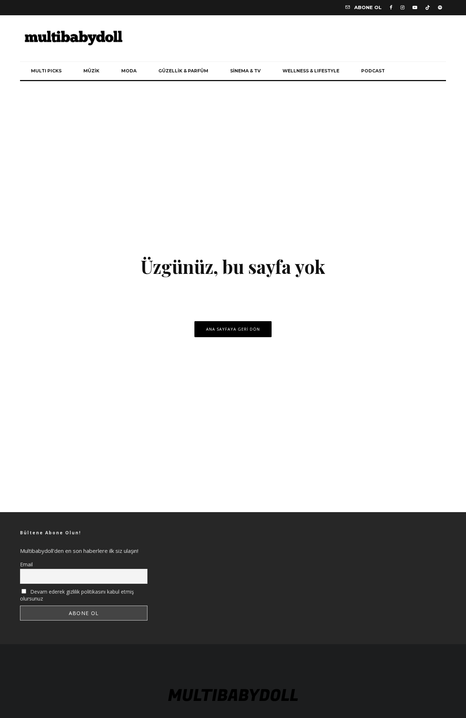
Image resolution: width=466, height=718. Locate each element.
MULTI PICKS (46, 70)
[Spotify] (440, 7)
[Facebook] (391, 7)
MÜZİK (91, 70)
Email (26, 564)
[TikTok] (427, 7)
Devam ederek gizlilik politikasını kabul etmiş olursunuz (77, 595)
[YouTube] (414, 7)
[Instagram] (402, 7)
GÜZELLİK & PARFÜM (183, 70)
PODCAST (373, 70)
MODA (129, 70)
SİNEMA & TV (245, 70)
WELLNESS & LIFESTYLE (311, 70)
